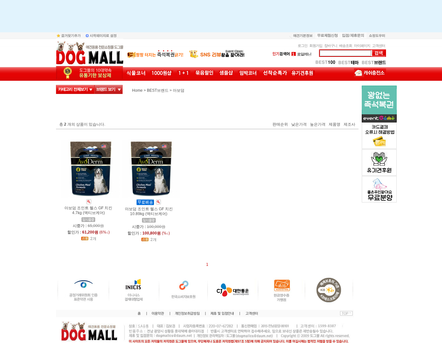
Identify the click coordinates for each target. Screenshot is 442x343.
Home (137, 90)
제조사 (349, 124)
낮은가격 (299, 124)
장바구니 (330, 45)
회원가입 (315, 45)
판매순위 (280, 124)
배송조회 (345, 45)
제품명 (334, 124)
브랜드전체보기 (108, 89)
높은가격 (318, 124)
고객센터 (378, 45)
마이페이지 (362, 45)
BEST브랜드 (158, 90)
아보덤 (178, 90)
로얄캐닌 (301, 54)
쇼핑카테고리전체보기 (75, 89)
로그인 (302, 45)
